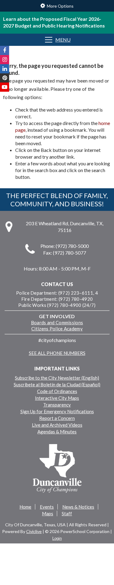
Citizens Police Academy (57, 328)
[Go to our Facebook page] (4, 50)
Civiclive (34, 531)
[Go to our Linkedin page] (4, 68)
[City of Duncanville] (57, 469)
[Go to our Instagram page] (4, 59)
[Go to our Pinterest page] (4, 78)
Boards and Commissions (57, 322)
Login (57, 538)
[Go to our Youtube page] (4, 87)
